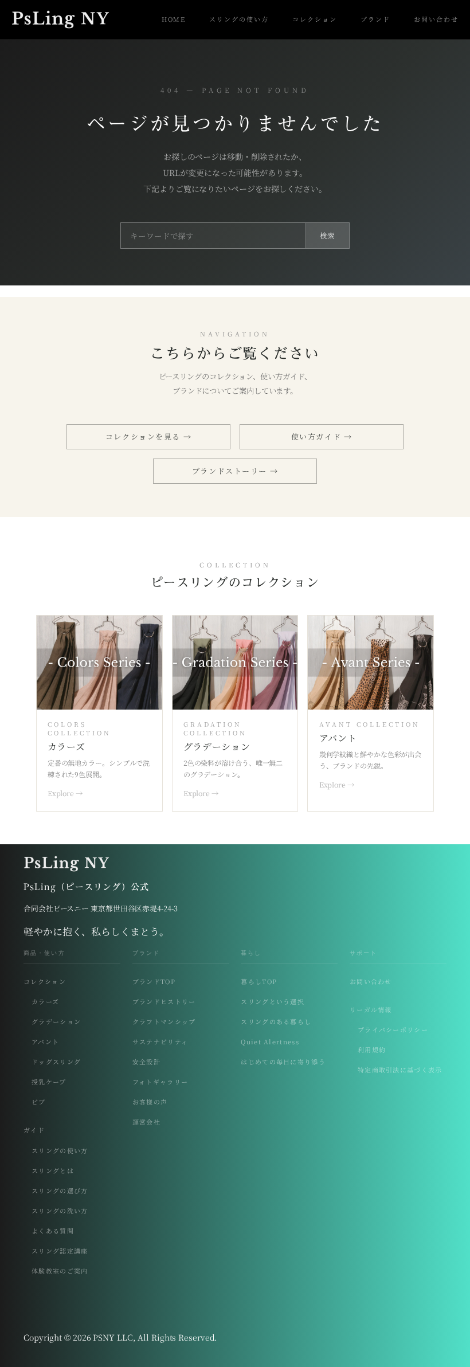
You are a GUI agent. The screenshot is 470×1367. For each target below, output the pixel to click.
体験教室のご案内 (60, 1271)
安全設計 (146, 1061)
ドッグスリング (56, 1061)
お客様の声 (150, 1102)
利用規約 (372, 1049)
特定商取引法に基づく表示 (400, 1070)
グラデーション (56, 1021)
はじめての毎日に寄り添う (283, 1061)
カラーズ (45, 1001)
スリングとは (53, 1170)
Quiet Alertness (270, 1041)
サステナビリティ (160, 1041)
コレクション (44, 981)
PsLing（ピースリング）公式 (86, 887)
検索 (328, 235)
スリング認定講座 (60, 1251)
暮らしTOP (259, 981)
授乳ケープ (49, 1082)
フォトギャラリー (160, 1082)
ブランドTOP (153, 981)
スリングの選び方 (60, 1190)
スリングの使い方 (60, 1150)
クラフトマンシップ (164, 1021)
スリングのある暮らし (276, 1021)
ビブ (39, 1102)
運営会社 (146, 1122)
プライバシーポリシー (393, 1029)
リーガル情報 (371, 1009)
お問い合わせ (371, 981)
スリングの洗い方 (60, 1211)
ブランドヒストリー (164, 1001)
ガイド (34, 1130)
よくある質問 (53, 1231)
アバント (45, 1041)
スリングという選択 (272, 1001)
